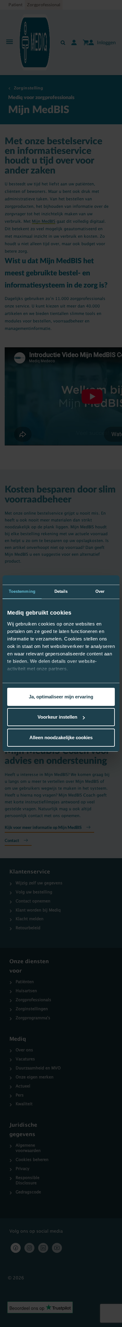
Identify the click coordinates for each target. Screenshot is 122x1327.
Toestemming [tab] (22, 591)
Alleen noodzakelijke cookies (61, 737)
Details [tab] (61, 591)
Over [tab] (99, 591)
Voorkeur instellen (57, 717)
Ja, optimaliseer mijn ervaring (61, 696)
